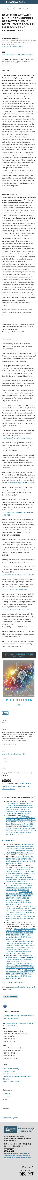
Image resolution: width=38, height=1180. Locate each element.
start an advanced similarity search (23, 987)
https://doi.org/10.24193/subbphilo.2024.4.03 (17, 55)
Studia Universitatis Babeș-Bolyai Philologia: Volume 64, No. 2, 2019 (20, 918)
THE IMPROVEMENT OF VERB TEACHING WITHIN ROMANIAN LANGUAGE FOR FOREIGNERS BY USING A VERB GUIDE (20, 848)
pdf (6, 713)
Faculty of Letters (9, 1071)
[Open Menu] (2, 2)
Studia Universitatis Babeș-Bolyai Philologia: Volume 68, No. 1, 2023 (21, 862)
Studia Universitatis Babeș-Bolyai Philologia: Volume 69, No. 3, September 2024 (18, 812)
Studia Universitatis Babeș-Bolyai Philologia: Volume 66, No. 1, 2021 (18, 902)
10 (17, 982)
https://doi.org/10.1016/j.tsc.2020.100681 (16, 609)
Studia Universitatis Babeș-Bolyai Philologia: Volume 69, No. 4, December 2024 (19, 888)
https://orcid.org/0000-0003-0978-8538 (12, 46)
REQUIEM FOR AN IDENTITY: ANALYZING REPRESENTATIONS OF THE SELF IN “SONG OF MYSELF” (20, 828)
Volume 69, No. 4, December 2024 (12, 9)
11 (19, 982)
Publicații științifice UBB (11, 1081)
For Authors (6, 1097)
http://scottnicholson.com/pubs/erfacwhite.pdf (18, 574)
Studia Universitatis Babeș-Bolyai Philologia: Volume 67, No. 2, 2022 (20, 967)
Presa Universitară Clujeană (12, 1074)
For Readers (6, 1094)
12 (21, 982)
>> (24, 982)
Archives (10, 7)
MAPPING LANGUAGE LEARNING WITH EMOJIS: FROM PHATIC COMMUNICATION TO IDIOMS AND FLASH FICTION (21, 819)
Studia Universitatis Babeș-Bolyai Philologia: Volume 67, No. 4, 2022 (21, 823)
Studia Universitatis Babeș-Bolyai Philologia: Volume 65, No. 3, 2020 (18, 937)
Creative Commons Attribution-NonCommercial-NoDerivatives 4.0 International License (16, 786)
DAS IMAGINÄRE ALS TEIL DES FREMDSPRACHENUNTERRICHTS (20, 858)
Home (4, 7)
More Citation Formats (10, 744)
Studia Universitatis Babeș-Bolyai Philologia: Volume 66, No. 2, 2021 (21, 832)
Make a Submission (10, 996)
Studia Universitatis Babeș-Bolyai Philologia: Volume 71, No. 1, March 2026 (18, 951)
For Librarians (7, 1100)
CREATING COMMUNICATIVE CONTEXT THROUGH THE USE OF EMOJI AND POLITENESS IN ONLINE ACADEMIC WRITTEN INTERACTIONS (19, 806)
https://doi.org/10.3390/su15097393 (14, 589)
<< (3, 982)
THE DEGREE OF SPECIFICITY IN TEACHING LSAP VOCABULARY (21, 885)
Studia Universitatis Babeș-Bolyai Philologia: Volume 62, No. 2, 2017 (20, 852)
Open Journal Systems (10, 1118)
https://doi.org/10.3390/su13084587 (22, 483)
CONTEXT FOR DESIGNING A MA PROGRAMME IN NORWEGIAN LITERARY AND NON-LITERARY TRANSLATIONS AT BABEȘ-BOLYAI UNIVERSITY (21, 932)
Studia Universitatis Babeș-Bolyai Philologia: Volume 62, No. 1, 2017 (19, 976)
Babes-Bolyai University (11, 1069)
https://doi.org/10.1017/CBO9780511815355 (17, 438)
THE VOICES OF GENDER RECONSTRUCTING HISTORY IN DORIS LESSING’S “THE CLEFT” (20, 972)
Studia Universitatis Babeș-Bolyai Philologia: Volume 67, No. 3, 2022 (20, 881)
